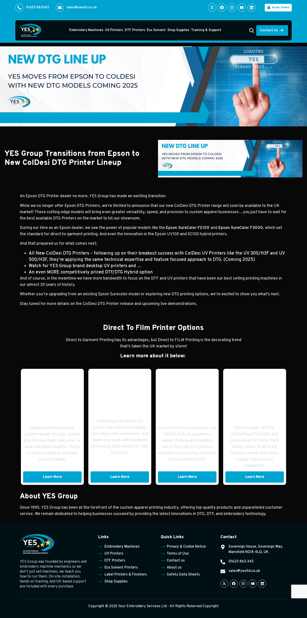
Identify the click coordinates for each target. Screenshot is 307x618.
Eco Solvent (156, 30)
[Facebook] (222, 7)
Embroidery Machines (86, 30)
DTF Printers (135, 30)
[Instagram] (232, 7)
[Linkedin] (251, 7)
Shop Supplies (178, 30)
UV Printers (114, 30)
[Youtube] (242, 7)
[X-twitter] (212, 7)
